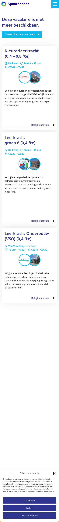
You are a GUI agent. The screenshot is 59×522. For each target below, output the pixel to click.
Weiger (29, 508)
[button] (55, 473)
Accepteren (29, 500)
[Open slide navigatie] (55, 4)
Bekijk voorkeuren (29, 515)
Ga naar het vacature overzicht (22, 34)
